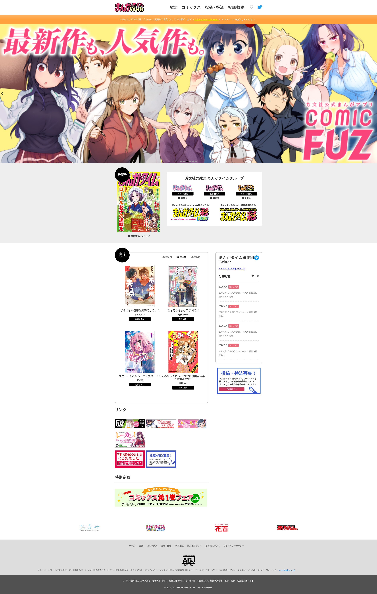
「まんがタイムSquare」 (206, 19)
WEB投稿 (236, 7)
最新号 (184, 198)
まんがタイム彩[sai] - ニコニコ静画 (236, 205)
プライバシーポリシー (234, 546)
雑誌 (173, 7)
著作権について (212, 546)
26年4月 (181, 256)
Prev (2, 93)
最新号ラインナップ (140, 236)
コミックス (191, 7)
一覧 (257, 276)
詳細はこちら (232, 389)
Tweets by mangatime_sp (232, 268)
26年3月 (167, 256)
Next (374, 93)
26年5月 (195, 256)
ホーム (132, 546)
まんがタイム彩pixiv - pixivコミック (189, 205)
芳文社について (194, 546)
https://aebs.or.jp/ (287, 570)
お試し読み (139, 319)
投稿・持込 (214, 7)
